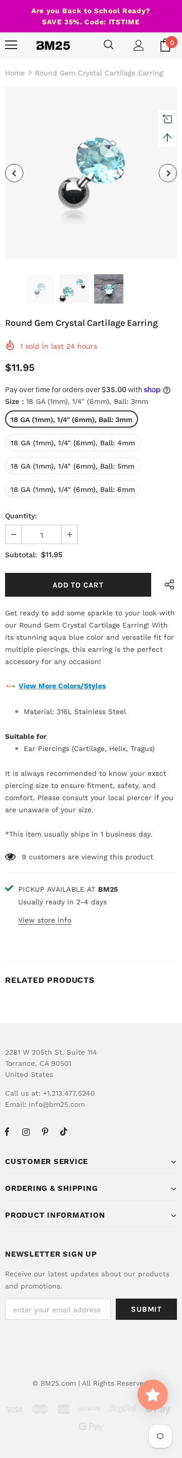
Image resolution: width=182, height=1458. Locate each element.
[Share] (167, 585)
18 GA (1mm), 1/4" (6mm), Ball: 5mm (72, 466)
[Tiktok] (64, 1131)
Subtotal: (21, 555)
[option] (91, 173)
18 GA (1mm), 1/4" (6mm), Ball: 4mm (73, 443)
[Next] (168, 173)
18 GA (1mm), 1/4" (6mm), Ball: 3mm (71, 419)
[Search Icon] (109, 45)
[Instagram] (26, 1131)
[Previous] (14, 173)
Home (15, 73)
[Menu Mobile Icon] (11, 45)
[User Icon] (138, 45)
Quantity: (21, 516)
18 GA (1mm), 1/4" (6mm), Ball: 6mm (73, 489)
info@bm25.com (57, 1104)
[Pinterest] (45, 1131)
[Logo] (53, 45)
